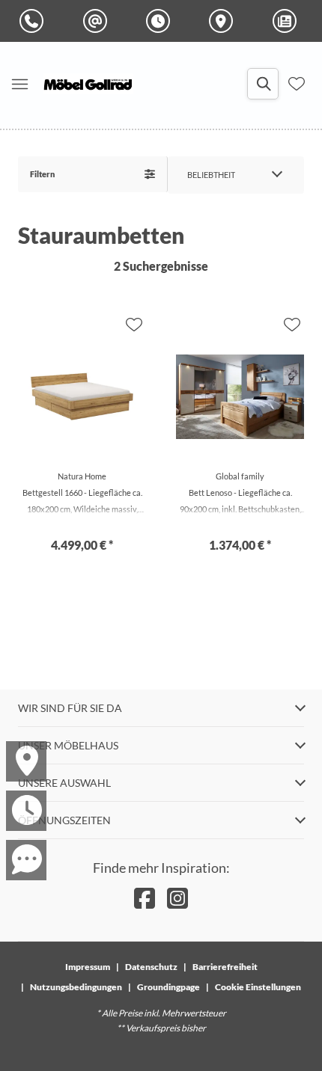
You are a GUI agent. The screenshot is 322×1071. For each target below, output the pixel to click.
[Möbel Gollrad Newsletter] (288, 21)
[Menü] (19, 84)
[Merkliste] (297, 84)
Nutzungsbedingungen (76, 986)
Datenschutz (151, 966)
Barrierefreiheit (225, 966)
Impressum (87, 966)
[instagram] (177, 897)
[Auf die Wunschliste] (134, 325)
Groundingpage (168, 986)
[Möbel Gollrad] (88, 84)
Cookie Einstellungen (258, 986)
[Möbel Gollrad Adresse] (224, 21)
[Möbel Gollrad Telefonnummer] (34, 21)
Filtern (42, 174)
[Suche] (263, 84)
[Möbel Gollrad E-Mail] (98, 21)
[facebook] (144, 897)
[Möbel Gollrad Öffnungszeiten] (161, 21)
